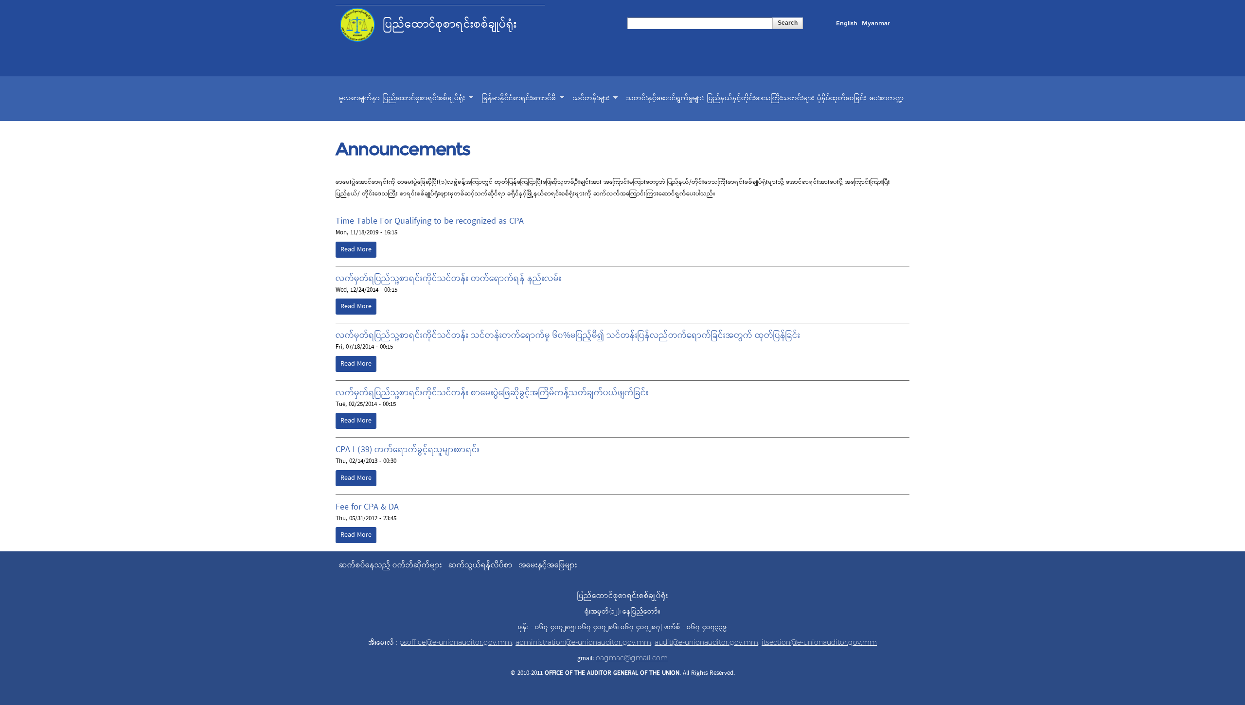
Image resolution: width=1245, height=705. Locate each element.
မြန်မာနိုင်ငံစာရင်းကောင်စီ (519, 99)
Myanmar (876, 23)
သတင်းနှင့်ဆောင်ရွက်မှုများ (665, 98)
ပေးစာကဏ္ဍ (887, 98)
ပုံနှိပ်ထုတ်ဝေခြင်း (841, 98)
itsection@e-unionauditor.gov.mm (819, 642)
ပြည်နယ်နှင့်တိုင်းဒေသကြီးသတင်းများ (760, 98)
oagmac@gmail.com (632, 657)
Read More (356, 249)
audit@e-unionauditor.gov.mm (706, 642)
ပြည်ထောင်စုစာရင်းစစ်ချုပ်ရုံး (424, 99)
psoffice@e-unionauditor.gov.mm (455, 642)
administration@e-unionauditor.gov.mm (583, 642)
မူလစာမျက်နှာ (359, 98)
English (846, 23)
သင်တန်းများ (591, 99)
